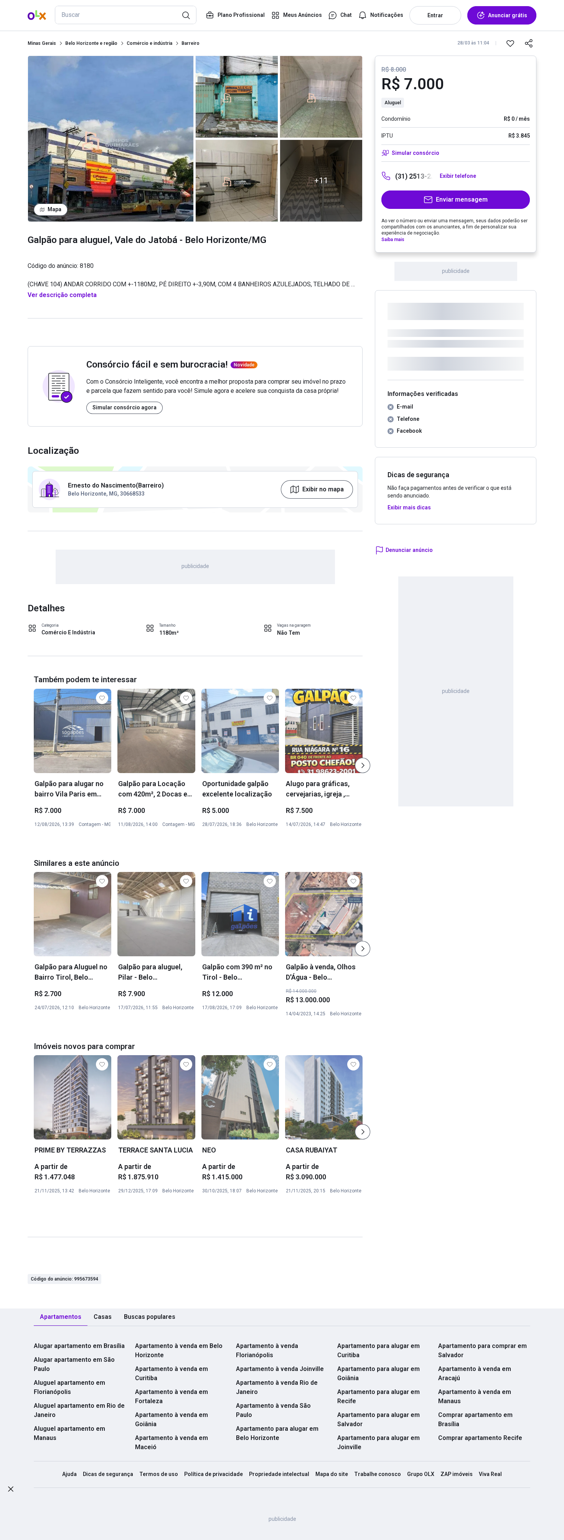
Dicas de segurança (108, 1474)
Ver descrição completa (62, 295)
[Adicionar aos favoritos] (510, 43)
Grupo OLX (420, 1474)
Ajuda (69, 1474)
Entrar (435, 15)
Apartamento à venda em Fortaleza (171, 1396)
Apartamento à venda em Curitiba (171, 1373)
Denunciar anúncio (409, 550)
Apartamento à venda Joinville (280, 1369)
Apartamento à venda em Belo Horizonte (179, 1350)
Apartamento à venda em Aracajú (474, 1373)
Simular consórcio (415, 153)
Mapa (54, 209)
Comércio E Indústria (68, 632)
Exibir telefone (458, 176)
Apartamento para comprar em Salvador (482, 1350)
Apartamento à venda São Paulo (273, 1410)
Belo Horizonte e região (91, 43)
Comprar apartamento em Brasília (475, 1419)
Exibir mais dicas (409, 507)
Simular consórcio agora (124, 407)
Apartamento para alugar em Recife (378, 1396)
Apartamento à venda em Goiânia (171, 1419)
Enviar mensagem (462, 199)
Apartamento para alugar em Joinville (378, 1442)
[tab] (60, 1317)
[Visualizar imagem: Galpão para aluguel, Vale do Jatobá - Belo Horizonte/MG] (111, 139)
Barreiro (190, 43)
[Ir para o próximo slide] (362, 765)
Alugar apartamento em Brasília (79, 1346)
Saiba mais (392, 239)
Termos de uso (158, 1474)
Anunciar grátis (507, 15)
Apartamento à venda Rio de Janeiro (277, 1387)
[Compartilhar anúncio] (528, 43)
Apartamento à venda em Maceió (171, 1442)
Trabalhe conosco (377, 1474)
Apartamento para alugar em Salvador (378, 1419)
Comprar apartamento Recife (480, 1437)
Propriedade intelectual (279, 1474)
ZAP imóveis (456, 1474)
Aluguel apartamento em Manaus (69, 1433)
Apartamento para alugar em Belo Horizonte (277, 1433)
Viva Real (490, 1474)
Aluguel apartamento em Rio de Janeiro (79, 1410)
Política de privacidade (213, 1474)
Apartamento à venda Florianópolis (267, 1350)
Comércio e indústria (149, 43)
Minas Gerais (42, 43)
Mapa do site (331, 1474)
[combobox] (125, 15)
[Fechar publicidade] (10, 1490)
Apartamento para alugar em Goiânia (378, 1373)
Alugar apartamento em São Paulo (74, 1364)
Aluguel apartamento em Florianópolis (69, 1387)
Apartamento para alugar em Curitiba (378, 1350)
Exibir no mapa (323, 489)
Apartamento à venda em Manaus (474, 1396)
